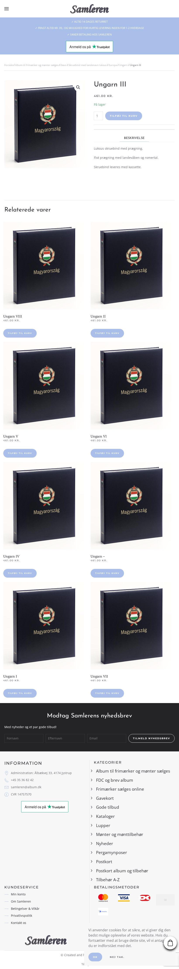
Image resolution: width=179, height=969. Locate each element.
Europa (113, 65)
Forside (8, 65)
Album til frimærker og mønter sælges (36, 65)
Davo (63, 65)
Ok (95, 957)
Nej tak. (117, 957)
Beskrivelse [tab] (134, 138)
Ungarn (123, 65)
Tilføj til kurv (124, 115)
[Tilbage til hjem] (89, 8)
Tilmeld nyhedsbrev (151, 738)
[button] (6, 8)
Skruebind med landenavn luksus (88, 65)
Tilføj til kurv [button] (20, 333)
